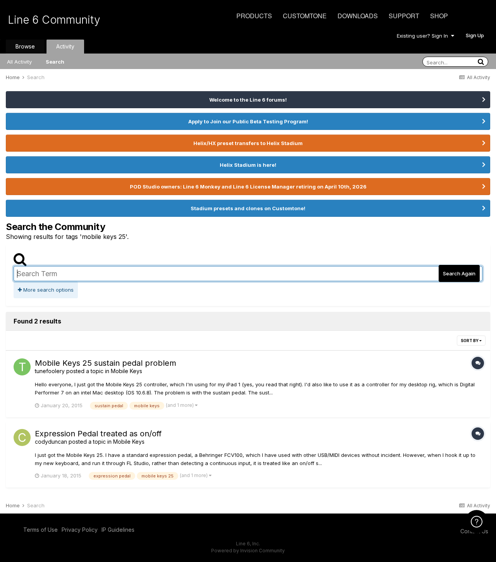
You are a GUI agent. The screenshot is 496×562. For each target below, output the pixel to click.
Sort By (470, 340)
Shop (439, 15)
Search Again (459, 273)
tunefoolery (50, 371)
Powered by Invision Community (248, 550)
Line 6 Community (54, 19)
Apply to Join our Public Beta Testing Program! (248, 121)
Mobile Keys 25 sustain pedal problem (105, 363)
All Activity (19, 62)
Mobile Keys (126, 371)
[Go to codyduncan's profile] (22, 437)
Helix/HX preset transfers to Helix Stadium (248, 143)
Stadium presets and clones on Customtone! (248, 208)
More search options (48, 290)
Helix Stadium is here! (248, 165)
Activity (65, 46)
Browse (25, 46)
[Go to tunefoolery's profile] (22, 366)
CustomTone (305, 15)
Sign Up (475, 35)
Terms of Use (40, 529)
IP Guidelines (118, 529)
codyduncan (51, 441)
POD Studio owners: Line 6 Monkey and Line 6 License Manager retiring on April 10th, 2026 (248, 186)
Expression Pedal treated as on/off (98, 433)
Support (404, 15)
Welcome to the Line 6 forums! (248, 100)
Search (55, 62)
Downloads (358, 15)
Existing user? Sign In (424, 36)
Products (254, 15)
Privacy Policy (80, 529)
